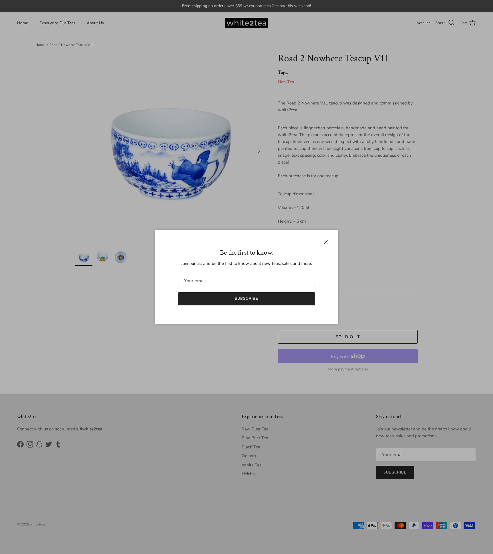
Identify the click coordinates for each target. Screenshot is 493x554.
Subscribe (246, 298)
